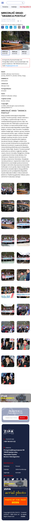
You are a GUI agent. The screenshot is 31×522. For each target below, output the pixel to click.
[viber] (23, 27)
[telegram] (15, 27)
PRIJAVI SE (22, 418)
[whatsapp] (27, 27)
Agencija (6, 473)
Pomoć (18, 466)
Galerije (14, 7)
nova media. (23, 515)
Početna (5, 7)
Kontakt (18, 473)
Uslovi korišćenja (21, 469)
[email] (19, 27)
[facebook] (2, 27)
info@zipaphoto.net (11, 66)
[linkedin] (11, 27)
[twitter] (6, 27)
